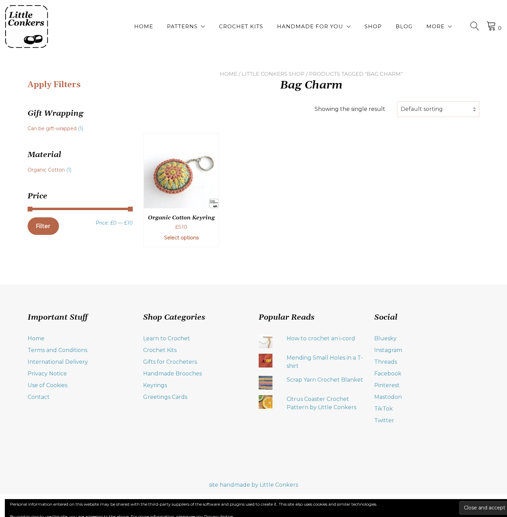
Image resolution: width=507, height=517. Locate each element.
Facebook (387, 373)
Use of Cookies (47, 385)
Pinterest (387, 385)
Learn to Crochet (166, 338)
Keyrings (155, 385)
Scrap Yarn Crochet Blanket (325, 379)
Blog (404, 26)
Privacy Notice (47, 373)
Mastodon (388, 397)
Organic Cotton (46, 170)
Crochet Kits (241, 26)
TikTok (383, 408)
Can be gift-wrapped (52, 128)
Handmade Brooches (172, 373)
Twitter (384, 420)
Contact (39, 397)
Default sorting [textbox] (422, 109)
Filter (43, 226)
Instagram (388, 350)
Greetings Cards (165, 397)
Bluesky (385, 338)
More (435, 26)
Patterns (182, 26)
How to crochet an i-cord (321, 338)
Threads (385, 362)
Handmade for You (310, 26)
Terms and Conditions (57, 350)
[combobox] (438, 109)
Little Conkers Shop (273, 74)
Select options (181, 238)
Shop (373, 26)
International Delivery (58, 362)
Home (143, 26)
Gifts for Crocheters (170, 362)
